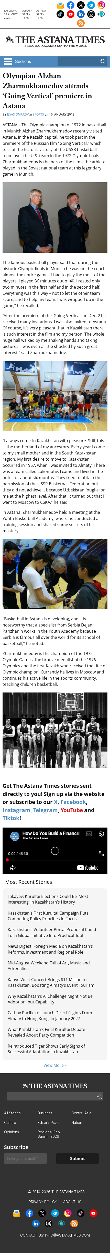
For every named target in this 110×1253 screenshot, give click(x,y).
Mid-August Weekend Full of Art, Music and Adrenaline (49, 965)
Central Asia (81, 1113)
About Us (72, 1202)
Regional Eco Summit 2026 (49, 1134)
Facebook (73, 801)
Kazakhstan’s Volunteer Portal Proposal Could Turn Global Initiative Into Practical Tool (52, 932)
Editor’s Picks (48, 1122)
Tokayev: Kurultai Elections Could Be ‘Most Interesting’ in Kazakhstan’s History (48, 899)
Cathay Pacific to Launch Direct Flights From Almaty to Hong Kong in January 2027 (50, 1015)
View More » (55, 1065)
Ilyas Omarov (18, 114)
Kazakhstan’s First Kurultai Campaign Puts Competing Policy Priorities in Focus (48, 916)
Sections (23, 61)
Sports (38, 114)
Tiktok (11, 818)
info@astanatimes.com (67, 1235)
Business (45, 1113)
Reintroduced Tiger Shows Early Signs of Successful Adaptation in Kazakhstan (46, 1049)
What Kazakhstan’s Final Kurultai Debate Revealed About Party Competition (46, 1032)
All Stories (12, 1113)
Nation (76, 1122)
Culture (10, 1122)
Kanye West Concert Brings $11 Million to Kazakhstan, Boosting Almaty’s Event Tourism (51, 982)
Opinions (11, 1132)
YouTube (72, 810)
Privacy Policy (43, 1202)
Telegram (45, 810)
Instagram (16, 810)
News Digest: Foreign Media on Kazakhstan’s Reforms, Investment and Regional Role (50, 949)
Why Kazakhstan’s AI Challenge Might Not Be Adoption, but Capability (50, 999)
